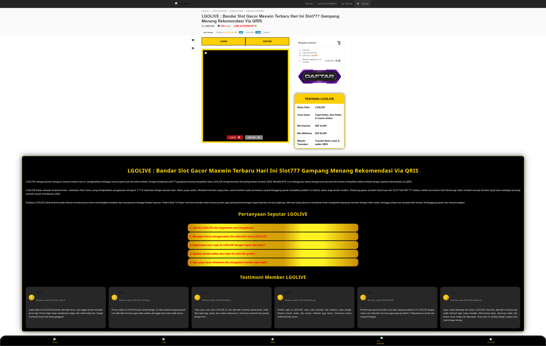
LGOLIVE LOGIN (236, 11)
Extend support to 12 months (322, 60)
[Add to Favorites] (193, 40)
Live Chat (491, 342)
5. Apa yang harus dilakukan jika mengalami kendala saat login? (229, 262)
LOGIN (223, 41)
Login (164, 342)
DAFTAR (267, 41)
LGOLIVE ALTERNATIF (255, 11)
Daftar (272, 342)
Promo (54, 342)
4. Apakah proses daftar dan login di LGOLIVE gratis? (222, 253)
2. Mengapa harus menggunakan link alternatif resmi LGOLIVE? (228, 236)
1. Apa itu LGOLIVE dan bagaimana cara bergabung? (222, 227)
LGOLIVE (205, 11)
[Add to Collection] (193, 48)
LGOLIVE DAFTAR (219, 11)
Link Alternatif (380, 342)
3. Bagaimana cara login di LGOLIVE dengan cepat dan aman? (227, 245)
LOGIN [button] (232, 137)
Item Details (208, 32)
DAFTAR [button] (252, 137)
